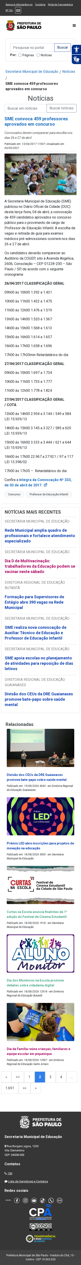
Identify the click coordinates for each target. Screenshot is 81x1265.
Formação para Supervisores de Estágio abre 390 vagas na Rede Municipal (34, 602)
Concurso (14, 494)
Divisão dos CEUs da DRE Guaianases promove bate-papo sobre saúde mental (39, 699)
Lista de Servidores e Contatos (28, 1181)
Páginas (28, 55)
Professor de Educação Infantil (49, 494)
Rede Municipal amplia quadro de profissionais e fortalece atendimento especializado (40, 535)
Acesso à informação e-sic (19, 4)
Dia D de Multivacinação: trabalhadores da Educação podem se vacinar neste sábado (40, 566)
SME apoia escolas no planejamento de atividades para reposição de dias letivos (39, 663)
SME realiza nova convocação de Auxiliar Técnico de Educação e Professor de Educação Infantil (35, 632)
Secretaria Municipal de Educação (31, 71)
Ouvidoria (40, 4)
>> (24, 1088)
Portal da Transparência (60, 4)
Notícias (46, 55)
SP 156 (9, 10)
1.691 (9, 1088)
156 (9, 1173)
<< (18, 1077)
